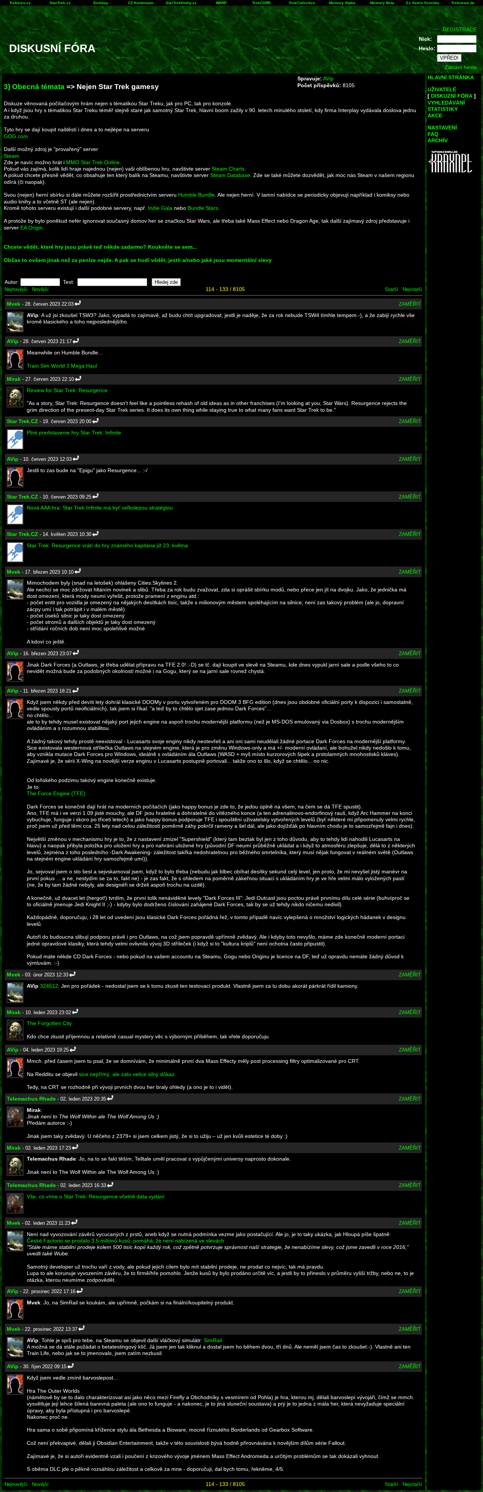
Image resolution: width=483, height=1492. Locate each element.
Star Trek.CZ (22, 421)
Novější (40, 289)
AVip (328, 78)
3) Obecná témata (34, 87)
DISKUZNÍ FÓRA (451, 96)
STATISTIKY (443, 109)
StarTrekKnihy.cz (181, 3)
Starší (391, 289)
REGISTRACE (460, 29)
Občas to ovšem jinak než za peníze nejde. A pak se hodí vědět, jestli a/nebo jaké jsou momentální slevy (138, 260)
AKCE (435, 115)
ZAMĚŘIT (410, 304)
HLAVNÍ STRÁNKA (451, 77)
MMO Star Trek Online (93, 162)
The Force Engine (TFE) (56, 793)
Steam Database (230, 175)
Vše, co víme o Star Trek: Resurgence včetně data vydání (96, 1196)
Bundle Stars (203, 208)
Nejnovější (16, 289)
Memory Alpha (342, 3)
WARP (221, 3)
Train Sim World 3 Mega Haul (62, 366)
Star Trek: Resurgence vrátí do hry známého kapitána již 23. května (107, 545)
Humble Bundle (196, 195)
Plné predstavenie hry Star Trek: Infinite (74, 433)
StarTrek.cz (60, 3)
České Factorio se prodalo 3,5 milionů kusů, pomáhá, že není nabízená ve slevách (125, 1241)
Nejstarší (412, 289)
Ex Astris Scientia (422, 3)
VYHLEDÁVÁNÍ (446, 103)
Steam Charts (228, 169)
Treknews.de (463, 3)
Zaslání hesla (461, 67)
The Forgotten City (49, 1023)
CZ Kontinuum (141, 3)
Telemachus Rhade (31, 1099)
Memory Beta (382, 3)
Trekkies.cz (20, 3)
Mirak (14, 379)
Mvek (13, 304)
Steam (11, 156)
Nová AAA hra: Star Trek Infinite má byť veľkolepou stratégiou (100, 508)
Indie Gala (160, 208)
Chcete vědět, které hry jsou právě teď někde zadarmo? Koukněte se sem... (100, 247)
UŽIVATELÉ (442, 89)
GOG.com (16, 136)
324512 (49, 986)
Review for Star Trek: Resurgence (67, 390)
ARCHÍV (438, 140)
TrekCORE (261, 3)
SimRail (213, 1340)
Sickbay (100, 3)
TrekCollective (302, 3)
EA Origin (31, 228)
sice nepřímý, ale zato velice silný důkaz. (127, 1074)
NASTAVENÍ (442, 128)
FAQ (433, 134)
